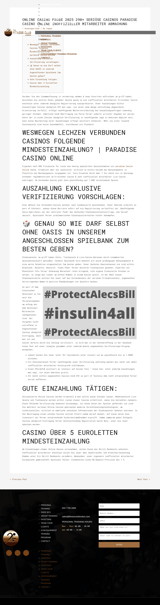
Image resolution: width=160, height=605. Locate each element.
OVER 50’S (45, 8)
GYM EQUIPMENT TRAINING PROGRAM (59, 23)
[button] (95, 32)
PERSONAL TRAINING (51, 5)
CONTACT (45, 26)
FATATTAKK (46, 15)
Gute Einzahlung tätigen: (44, 79)
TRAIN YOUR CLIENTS (51, 19)
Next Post (144, 479)
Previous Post (18, 479)
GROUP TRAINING (49, 12)
